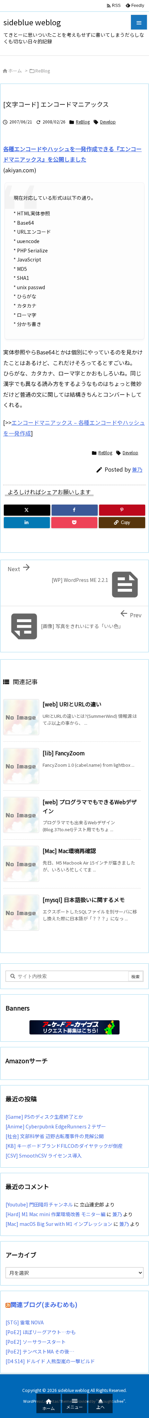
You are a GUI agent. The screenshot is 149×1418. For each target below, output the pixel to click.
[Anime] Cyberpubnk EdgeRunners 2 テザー (56, 1126)
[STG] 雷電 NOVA (25, 1322)
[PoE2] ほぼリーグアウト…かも (41, 1332)
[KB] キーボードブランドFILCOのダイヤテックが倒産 (64, 1145)
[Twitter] (27, 510)
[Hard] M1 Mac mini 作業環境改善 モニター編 (55, 1214)
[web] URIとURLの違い (72, 704)
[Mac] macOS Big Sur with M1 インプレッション (59, 1223)
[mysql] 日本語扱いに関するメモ (84, 899)
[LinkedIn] (27, 522)
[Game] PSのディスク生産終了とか (44, 1116)
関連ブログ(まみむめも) (43, 1304)
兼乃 (137, 469)
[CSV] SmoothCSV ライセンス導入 (44, 1155)
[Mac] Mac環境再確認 (69, 850)
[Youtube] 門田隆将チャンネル (39, 1204)
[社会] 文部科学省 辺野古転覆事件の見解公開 (55, 1136)
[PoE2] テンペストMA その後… (40, 1351)
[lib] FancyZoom (64, 753)
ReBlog (42, 70)
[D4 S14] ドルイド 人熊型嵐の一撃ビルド (50, 1361)
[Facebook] (75, 510)
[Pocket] (74, 522)
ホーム (15, 70)
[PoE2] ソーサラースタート (36, 1341)
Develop (108, 121)
